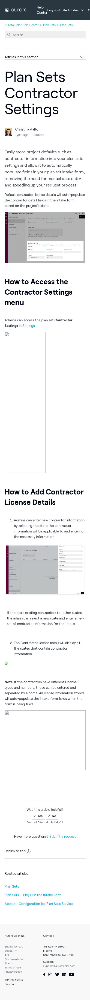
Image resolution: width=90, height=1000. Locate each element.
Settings (28, 326)
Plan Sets (49, 25)
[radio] (38, 816)
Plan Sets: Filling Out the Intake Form (33, 895)
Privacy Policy (13, 971)
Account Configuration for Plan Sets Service (39, 904)
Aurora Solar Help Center (22, 25)
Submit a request (62, 836)
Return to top (15, 851)
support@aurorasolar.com (59, 965)
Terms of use (13, 967)
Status (9, 963)
